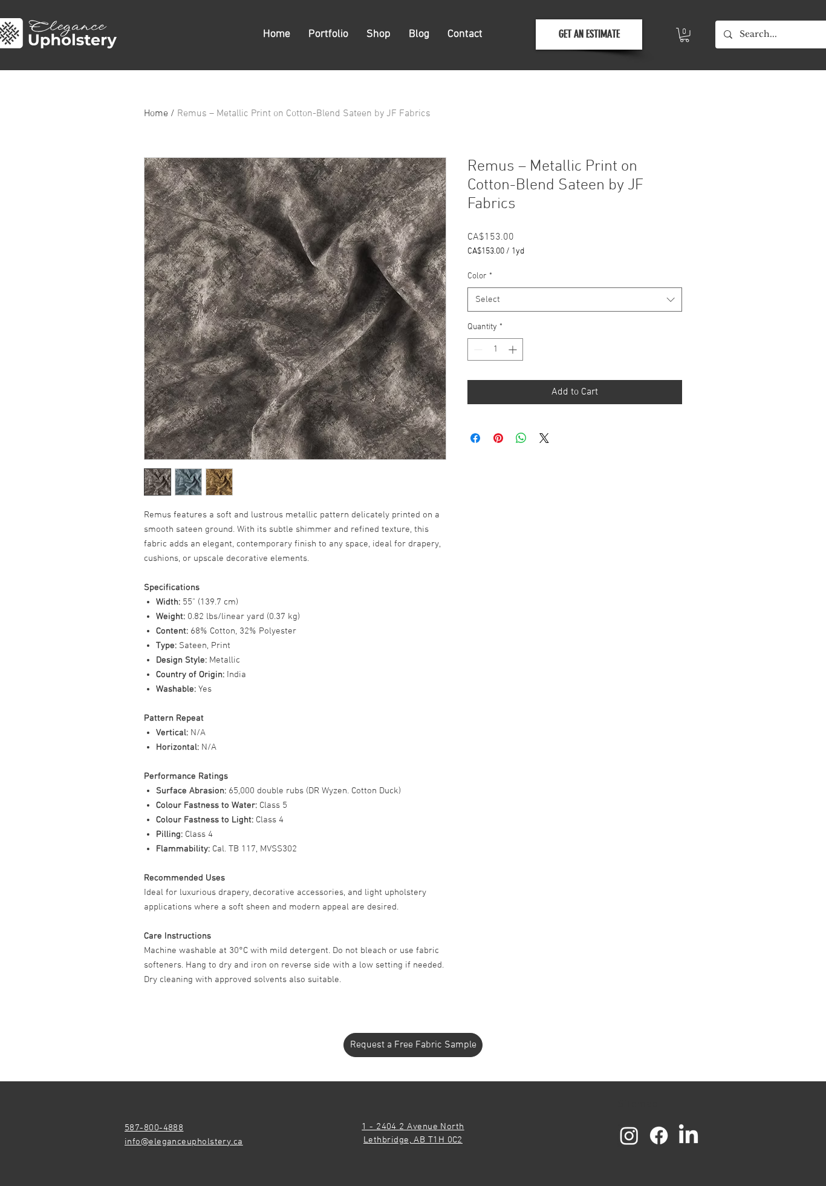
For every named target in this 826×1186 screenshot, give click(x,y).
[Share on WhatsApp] (521, 438)
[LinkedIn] (688, 1135)
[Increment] (513, 349)
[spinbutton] (495, 349)
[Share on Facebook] (475, 438)
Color (479, 276)
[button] (684, 35)
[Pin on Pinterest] (498, 438)
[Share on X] (544, 438)
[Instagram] (629, 1135)
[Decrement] (476, 349)
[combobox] (574, 299)
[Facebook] (659, 1135)
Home (156, 114)
